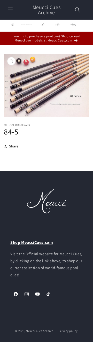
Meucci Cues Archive (39, 331)
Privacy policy (68, 331)
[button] (10, 10)
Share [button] (14, 146)
